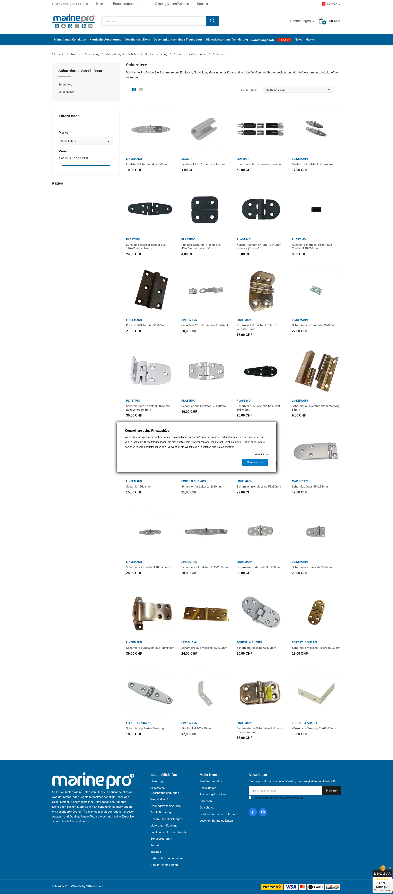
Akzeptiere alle (255, 462)
